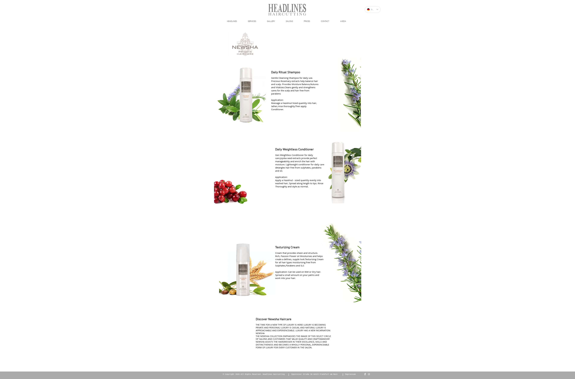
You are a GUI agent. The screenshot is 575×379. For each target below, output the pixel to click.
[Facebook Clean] (365, 374)
